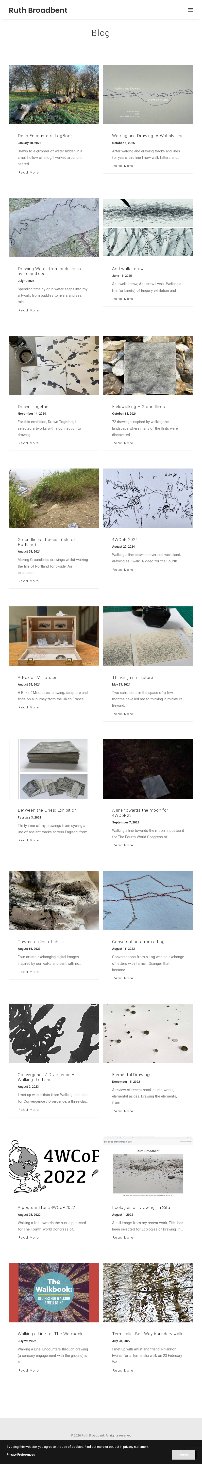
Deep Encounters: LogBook (45, 135)
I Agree (183, 1454)
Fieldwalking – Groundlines (138, 406)
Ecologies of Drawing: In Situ (141, 1207)
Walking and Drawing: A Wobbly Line (148, 135)
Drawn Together (34, 406)
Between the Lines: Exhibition (47, 810)
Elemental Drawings (132, 1074)
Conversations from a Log (138, 941)
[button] (190, 9)
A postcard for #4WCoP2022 (46, 1207)
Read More (28, 172)
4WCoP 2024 (125, 539)
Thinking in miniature (132, 677)
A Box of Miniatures (38, 677)
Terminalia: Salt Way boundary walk (147, 1333)
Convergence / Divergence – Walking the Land (46, 1077)
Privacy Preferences (21, 1454)
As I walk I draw (128, 268)
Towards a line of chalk (41, 941)
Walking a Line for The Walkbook (50, 1333)
